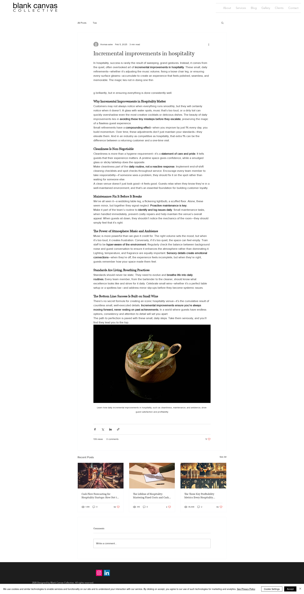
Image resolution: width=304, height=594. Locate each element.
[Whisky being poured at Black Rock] (101, 475)
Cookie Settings (272, 589)
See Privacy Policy (246, 589)
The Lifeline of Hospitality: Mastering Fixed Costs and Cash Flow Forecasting (151, 495)
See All (223, 457)
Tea (95, 22)
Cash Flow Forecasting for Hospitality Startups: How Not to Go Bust (100, 495)
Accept (290, 589)
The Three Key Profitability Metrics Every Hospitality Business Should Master (199, 495)
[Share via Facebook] (94, 429)
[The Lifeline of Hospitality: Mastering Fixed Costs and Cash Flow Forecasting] (152, 475)
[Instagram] (99, 573)
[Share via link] (118, 429)
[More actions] (209, 44)
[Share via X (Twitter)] (102, 429)
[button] (240, 8)
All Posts (82, 22)
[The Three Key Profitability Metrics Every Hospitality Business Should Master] (203, 475)
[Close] (300, 588)
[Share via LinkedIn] (110, 429)
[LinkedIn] (107, 573)
